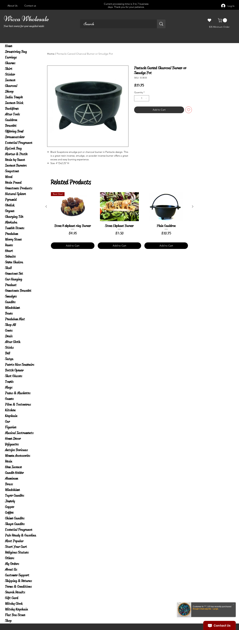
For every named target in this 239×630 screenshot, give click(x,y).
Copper (9, 506)
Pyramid (11, 199)
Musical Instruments (19, 433)
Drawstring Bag (16, 51)
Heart (9, 250)
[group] (119, 220)
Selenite (10, 256)
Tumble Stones (14, 228)
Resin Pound (13, 182)
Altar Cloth (12, 341)
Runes (9, 245)
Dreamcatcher (15, 137)
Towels (9, 381)
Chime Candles (14, 518)
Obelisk (10, 205)
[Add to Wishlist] (188, 109)
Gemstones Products (18, 188)
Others (9, 558)
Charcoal (11, 85)
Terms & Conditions (18, 586)
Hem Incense (13, 467)
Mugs (8, 387)
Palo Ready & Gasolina (20, 535)
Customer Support (17, 575)
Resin (8, 461)
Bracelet (11, 125)
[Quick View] (119, 206)
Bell (7, 353)
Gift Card (11, 598)
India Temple (14, 97)
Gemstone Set (14, 273)
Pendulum (11, 233)
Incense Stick (14, 102)
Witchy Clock (14, 603)
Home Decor (13, 438)
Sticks (9, 347)
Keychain (11, 415)
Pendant (11, 285)
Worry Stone (13, 239)
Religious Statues (17, 552)
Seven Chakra (14, 262)
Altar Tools (12, 114)
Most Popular (14, 541)
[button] (223, 20)
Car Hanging (13, 279)
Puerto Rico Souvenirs (19, 364)
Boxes (9, 313)
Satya (9, 359)
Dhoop (9, 91)
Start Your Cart (16, 546)
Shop (8, 620)
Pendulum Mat (15, 319)
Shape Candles (15, 524)
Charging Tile (14, 216)
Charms (10, 63)
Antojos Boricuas (16, 450)
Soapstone (12, 171)
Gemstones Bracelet (18, 290)
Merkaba (11, 222)
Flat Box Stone (15, 615)
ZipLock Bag (13, 148)
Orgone (9, 211)
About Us (11, 569)
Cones (9, 330)
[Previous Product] (46, 206)
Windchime (12, 307)
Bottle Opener (14, 370)
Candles (10, 302)
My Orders (12, 563)
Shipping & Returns (18, 580)
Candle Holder (14, 472)
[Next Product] (193, 206)
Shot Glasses (13, 376)
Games (9, 398)
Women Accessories (17, 455)
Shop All (10, 324)
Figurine (10, 427)
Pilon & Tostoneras (18, 404)
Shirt (8, 68)
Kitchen (10, 410)
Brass (9, 484)
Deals (9, 336)
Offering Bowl (14, 131)
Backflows (12, 108)
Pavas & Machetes (17, 393)
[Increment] (147, 98)
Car (7, 421)
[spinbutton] (142, 98)
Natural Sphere (15, 194)
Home (8, 46)
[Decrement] (137, 98)
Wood (8, 176)
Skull (8, 267)
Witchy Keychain (16, 609)
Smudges (11, 296)
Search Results (15, 592)
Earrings (11, 57)
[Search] (161, 24)
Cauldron (11, 120)
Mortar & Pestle (16, 154)
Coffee (9, 512)
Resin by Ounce (15, 159)
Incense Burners (16, 165)
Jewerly (10, 501)
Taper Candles (14, 495)
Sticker (10, 74)
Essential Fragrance (18, 142)
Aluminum (11, 478)
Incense (10, 80)
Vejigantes (12, 444)
